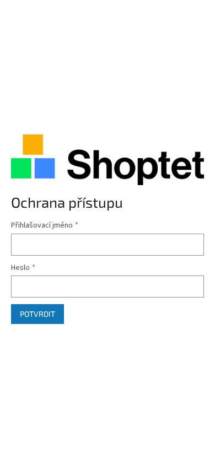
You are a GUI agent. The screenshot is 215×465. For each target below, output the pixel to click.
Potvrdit (37, 313)
